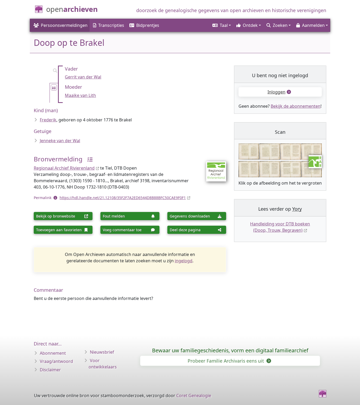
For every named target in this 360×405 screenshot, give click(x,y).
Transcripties (111, 25)
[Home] (322, 393)
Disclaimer (50, 370)
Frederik (48, 120)
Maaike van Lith (80, 95)
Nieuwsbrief (102, 352)
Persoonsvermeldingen (64, 25)
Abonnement (53, 353)
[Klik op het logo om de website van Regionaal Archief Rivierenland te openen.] (213, 168)
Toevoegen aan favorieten (59, 229)
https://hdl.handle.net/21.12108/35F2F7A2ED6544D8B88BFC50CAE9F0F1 (123, 197)
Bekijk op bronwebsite (55, 216)
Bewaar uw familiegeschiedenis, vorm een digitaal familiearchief (230, 350)
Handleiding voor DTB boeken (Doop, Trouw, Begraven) (280, 227)
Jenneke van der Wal (60, 141)
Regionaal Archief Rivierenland (64, 168)
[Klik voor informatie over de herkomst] (88, 159)
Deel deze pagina (185, 229)
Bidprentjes (147, 25)
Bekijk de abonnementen (295, 106)
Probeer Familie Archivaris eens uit (226, 361)
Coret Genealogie (193, 395)
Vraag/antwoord (56, 361)
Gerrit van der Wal (83, 77)
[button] (221, 25)
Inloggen (276, 92)
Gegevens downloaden (190, 216)
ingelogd (183, 261)
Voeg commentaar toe (122, 229)
